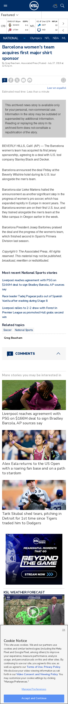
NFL (47, 38)
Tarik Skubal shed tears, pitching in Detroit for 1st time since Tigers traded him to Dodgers (32, 518)
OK (63, 630)
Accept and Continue (34, 698)
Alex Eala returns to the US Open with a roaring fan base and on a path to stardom (33, 468)
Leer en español (56, 88)
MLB (65, 38)
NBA (56, 38)
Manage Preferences (34, 689)
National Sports (24, 330)
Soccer (7, 330)
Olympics (36, 38)
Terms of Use (35, 667)
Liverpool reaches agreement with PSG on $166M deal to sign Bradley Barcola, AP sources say (33, 284)
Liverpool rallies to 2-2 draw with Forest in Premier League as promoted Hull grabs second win (32, 312)
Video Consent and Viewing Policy (37, 674)
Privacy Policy (52, 667)
